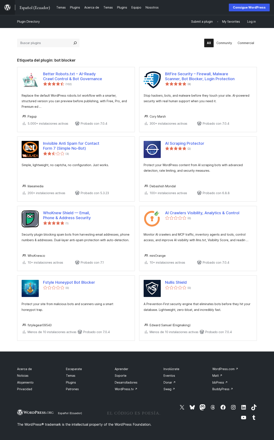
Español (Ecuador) (70, 413)
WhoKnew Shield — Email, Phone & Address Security (67, 215)
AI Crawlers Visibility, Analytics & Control (202, 213)
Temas (70, 375)
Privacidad (24, 389)
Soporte (121, 375)
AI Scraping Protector (184, 143)
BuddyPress (222, 389)
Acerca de (24, 369)
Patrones (72, 389)
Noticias (22, 375)
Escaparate (74, 369)
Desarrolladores (126, 382)
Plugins (71, 382)
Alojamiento (25, 382)
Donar (170, 382)
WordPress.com (225, 369)
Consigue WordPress (249, 7)
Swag (169, 389)
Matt (217, 375)
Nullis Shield (176, 282)
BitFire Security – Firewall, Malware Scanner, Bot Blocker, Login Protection (200, 76)
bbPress (220, 382)
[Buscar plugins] (75, 43)
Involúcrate (171, 369)
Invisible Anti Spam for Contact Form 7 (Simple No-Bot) (71, 146)
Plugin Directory (28, 21)
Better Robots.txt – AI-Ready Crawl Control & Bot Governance (72, 76)
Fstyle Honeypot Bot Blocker (69, 282)
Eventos (169, 375)
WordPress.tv (126, 389)
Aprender (121, 369)
